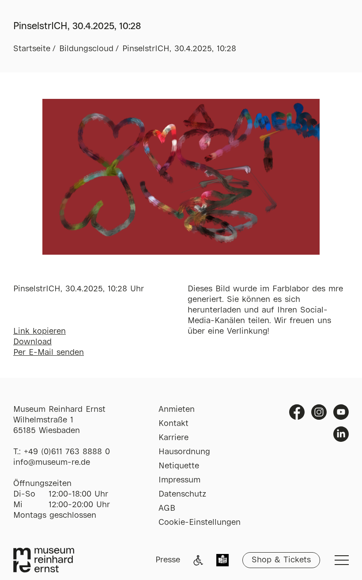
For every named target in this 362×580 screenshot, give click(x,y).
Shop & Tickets (281, 560)
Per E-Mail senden (48, 352)
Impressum (179, 480)
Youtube (341, 412)
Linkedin (341, 434)
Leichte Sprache (222, 561)
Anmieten (176, 409)
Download (32, 342)
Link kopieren (39, 331)
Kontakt (173, 423)
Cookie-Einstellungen (199, 522)
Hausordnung (184, 452)
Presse (167, 560)
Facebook (297, 412)
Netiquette (178, 466)
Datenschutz (182, 494)
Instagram (319, 412)
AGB (166, 508)
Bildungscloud (86, 49)
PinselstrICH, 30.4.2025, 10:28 (179, 49)
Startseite (31, 49)
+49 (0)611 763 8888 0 (67, 452)
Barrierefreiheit (198, 560)
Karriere (173, 437)
